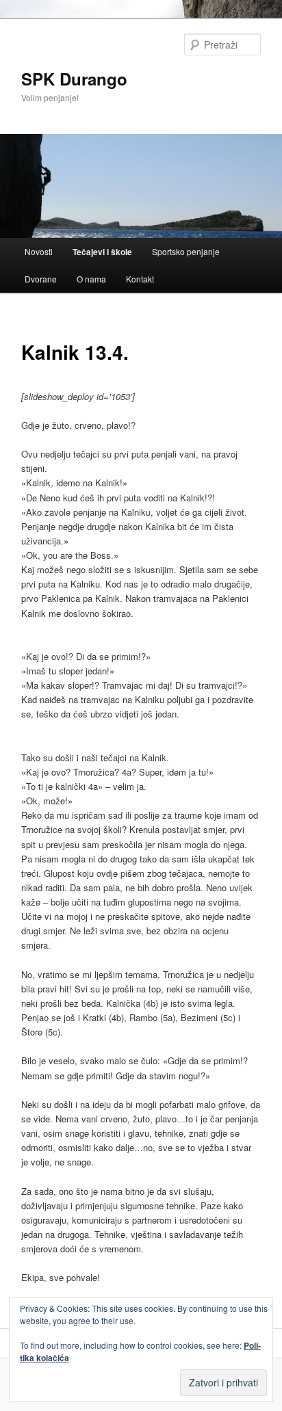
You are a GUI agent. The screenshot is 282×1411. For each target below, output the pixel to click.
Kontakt (140, 279)
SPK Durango (74, 78)
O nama (91, 279)
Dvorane (41, 279)
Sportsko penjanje (186, 251)
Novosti (39, 251)
